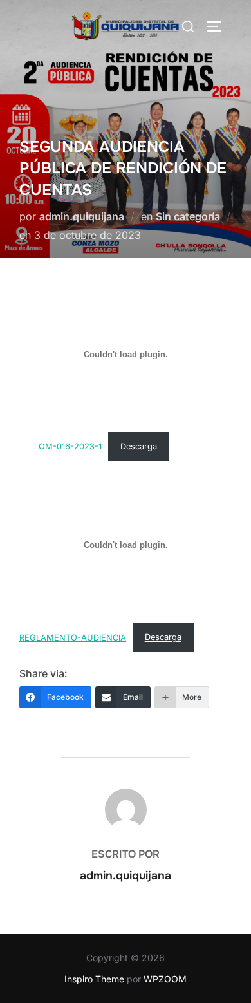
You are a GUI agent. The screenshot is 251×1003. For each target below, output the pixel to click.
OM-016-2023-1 (70, 446)
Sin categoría (188, 216)
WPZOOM (165, 978)
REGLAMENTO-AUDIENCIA (72, 637)
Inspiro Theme (94, 978)
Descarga (138, 446)
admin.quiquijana (81, 216)
